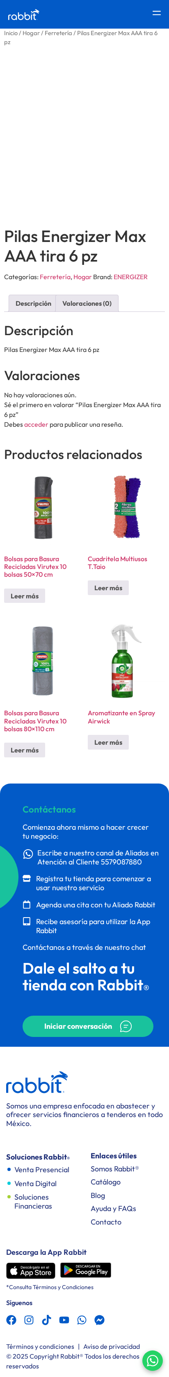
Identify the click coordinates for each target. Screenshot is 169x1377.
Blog (98, 1195)
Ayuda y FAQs (113, 1208)
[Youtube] (64, 1320)
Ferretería (58, 33)
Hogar (31, 33)
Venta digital (35, 1183)
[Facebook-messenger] (99, 1320)
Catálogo (106, 1182)
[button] (88, 1026)
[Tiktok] (46, 1320)
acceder (36, 424)
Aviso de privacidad (111, 1346)
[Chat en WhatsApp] (152, 1360)
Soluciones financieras (33, 1201)
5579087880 (121, 862)
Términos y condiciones (40, 1346)
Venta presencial (41, 1169)
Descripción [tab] (33, 303)
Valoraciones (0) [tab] (87, 303)
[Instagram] (29, 1320)
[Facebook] (11, 1320)
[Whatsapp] (82, 1320)
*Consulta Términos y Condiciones (50, 1287)
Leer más (25, 596)
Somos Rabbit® (115, 1168)
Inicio (11, 33)
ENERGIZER (131, 277)
